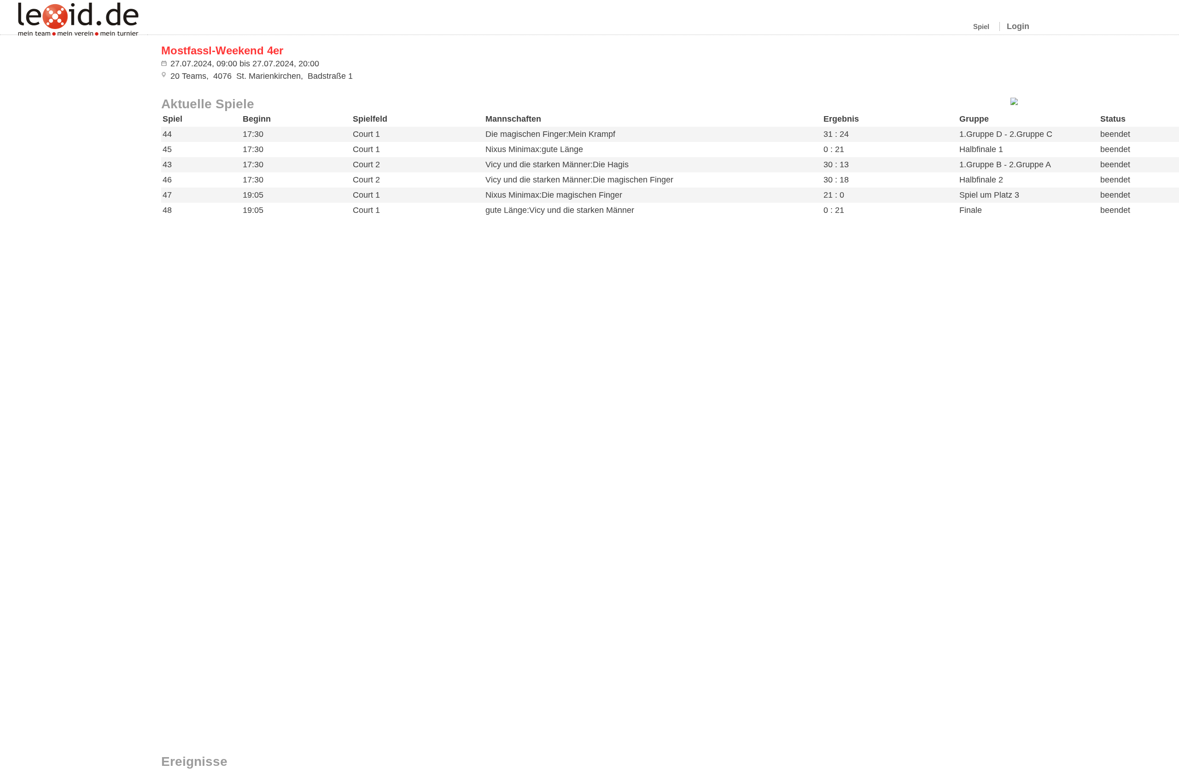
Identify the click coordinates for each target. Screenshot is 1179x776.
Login (1018, 26)
